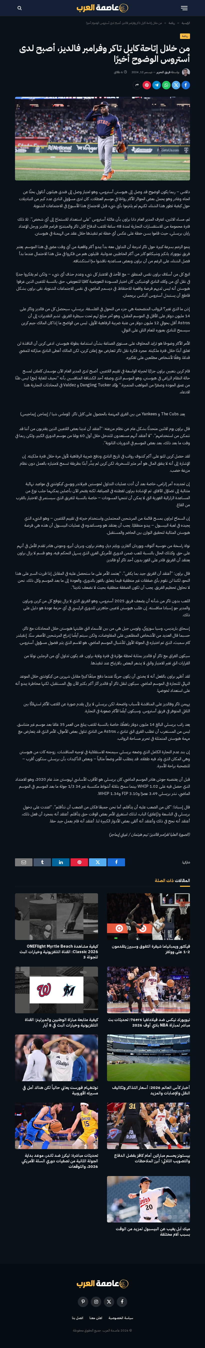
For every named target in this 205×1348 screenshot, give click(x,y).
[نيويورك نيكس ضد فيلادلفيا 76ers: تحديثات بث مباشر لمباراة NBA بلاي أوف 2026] (148, 990)
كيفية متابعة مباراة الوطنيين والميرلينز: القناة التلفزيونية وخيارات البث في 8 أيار (61, 1022)
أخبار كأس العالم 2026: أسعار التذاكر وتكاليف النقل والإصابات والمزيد (151, 1090)
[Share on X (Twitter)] (176, 85)
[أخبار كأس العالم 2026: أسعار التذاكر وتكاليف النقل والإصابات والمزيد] (148, 1058)
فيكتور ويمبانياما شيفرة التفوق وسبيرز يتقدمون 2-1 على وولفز (151, 949)
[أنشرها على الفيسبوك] (186, 85)
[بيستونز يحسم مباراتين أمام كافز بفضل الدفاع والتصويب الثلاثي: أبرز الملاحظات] (148, 1126)
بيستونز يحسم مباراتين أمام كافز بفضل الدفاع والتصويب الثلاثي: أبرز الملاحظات (152, 1158)
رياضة (185, 36)
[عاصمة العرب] (102, 7)
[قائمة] (184, 8)
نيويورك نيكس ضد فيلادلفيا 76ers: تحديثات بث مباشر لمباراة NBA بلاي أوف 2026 (149, 1022)
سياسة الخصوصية (120, 1318)
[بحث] (20, 8)
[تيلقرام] (156, 85)
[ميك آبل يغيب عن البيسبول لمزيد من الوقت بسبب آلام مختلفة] (148, 1199)
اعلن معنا (96, 1318)
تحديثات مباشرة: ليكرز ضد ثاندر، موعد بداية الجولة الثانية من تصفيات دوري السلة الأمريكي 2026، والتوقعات (60, 1161)
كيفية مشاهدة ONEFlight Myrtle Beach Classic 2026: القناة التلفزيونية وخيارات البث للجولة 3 (59, 952)
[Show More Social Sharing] (137, 85)
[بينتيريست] (146, 85)
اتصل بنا (77, 1318)
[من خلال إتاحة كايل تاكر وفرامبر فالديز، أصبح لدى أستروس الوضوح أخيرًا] (102, 138)
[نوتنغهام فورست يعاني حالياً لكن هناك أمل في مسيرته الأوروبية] (56, 1058)
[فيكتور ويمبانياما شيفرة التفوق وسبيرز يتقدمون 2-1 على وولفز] (148, 916)
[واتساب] (166, 85)
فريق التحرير (163, 72)
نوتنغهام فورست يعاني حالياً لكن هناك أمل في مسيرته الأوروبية (60, 1090)
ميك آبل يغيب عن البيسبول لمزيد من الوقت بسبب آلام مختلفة (153, 1231)
